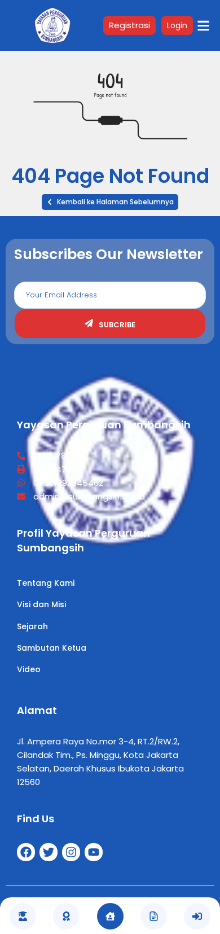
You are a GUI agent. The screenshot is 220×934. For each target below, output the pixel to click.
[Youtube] (94, 852)
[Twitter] (48, 852)
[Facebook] (26, 852)
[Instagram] (71, 852)
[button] (110, 202)
